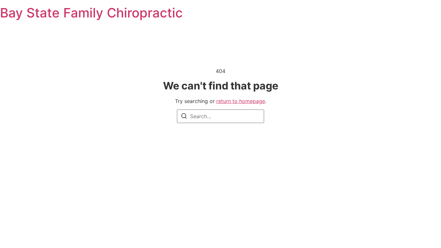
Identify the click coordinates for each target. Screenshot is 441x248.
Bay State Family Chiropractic (91, 13)
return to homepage (240, 101)
